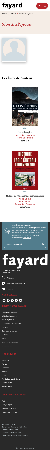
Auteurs (13, 14)
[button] (25, 312)
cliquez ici (27, 238)
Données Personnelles (10, 430)
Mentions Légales (8, 424)
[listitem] (4, 300)
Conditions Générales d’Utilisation (14, 427)
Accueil (4, 14)
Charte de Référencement (11, 432)
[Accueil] (12, 5)
